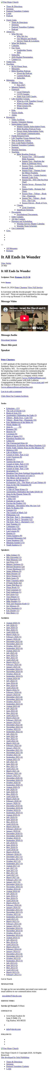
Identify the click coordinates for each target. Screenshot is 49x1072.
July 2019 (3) (11, 817)
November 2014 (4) (14, 931)
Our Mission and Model (27, 39)
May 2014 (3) (12, 942)
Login (8, 13)
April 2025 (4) (12, 660)
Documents (16, 212)
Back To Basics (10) (14, 508)
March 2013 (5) (12, 972)
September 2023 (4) (14, 704)
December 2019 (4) (14, 806)
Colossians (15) (12, 526)
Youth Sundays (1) (14, 545)
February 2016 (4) (13, 905)
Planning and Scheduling (22, 221)
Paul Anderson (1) (13, 592)
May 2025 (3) (12, 658)
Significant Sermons (25, 210)
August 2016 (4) (13, 891)
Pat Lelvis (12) (12, 594)
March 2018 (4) (12, 852)
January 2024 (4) (13, 695)
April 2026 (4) (12, 632)
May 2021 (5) (12, 766)
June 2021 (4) (12, 764)
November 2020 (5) (14, 780)
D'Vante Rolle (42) (14, 583)
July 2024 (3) (11, 681)
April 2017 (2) (12, 875)
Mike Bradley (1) (13, 601)
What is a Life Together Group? (30, 101)
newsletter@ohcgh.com (12, 996)
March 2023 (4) (12, 718)
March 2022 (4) (12, 743)
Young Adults (17, 113)
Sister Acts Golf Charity (27, 96)
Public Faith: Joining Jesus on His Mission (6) (25, 448)
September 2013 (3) (14, 961)
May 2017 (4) (12, 873)
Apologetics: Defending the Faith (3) (21, 415)
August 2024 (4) (13, 678)
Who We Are (17, 34)
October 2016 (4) (13, 889)
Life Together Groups (20, 99)
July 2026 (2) (11, 625)
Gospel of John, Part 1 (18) (17, 468)
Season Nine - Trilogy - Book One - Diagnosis (34, 195)
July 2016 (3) (11, 894)
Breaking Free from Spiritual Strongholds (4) (24, 473)
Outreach (15, 89)
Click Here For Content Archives (14, 396)
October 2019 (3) (13, 810)
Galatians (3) (11, 487)
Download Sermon (9, 340)
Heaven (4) (11, 431)
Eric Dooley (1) (12, 611)
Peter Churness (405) (15, 580)
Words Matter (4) (13, 425)
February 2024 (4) (13, 692)
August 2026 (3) (13, 623)
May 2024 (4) (12, 685)
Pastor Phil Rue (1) (14, 585)
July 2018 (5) (11, 843)
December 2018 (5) (14, 833)
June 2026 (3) (12, 627)
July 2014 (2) (11, 940)
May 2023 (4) (12, 713)
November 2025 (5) (14, 644)
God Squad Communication (28, 133)
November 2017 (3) (14, 859)
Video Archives (18, 120)
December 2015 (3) (14, 910)
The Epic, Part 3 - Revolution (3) (19, 517)
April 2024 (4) (12, 688)
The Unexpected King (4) (17, 443)
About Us (10, 32)
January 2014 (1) (13, 951)
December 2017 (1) (14, 857)
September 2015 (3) (14, 917)
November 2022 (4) (14, 727)
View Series (6, 263)
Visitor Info (11, 62)
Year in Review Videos (21, 140)
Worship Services (18, 150)
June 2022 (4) (12, 736)
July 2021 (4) (11, 762)
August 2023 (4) (13, 706)
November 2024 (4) (14, 671)
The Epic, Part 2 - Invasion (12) (19, 519)
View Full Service (35, 287)
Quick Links (11, 20)
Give (8, 231)
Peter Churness (21, 287)
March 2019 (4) (12, 826)
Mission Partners (18, 87)
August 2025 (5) (13, 651)
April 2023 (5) (12, 715)
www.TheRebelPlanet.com (34, 378)
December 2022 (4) (14, 725)
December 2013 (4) (14, 954)
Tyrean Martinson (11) (15, 569)
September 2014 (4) (14, 935)
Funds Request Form (20, 136)
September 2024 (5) (14, 676)
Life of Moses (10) (14, 452)
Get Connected (17, 228)
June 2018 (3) (12, 845)
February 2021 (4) (13, 773)
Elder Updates (17, 217)
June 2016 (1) (12, 896)
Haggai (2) (10, 533)
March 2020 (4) (12, 799)
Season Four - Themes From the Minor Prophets (33, 171)
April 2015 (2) (12, 919)
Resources (10, 117)
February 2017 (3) (13, 880)
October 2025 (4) (13, 646)
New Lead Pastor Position (22, 143)
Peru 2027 (21, 85)
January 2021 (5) (13, 776)
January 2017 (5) (13, 882)
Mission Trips (17, 82)
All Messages (11, 248)
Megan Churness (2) (14, 564)
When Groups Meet (25, 103)
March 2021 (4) (12, 771)
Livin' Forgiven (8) (14, 457)
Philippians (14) (12, 515)
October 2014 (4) (13, 933)
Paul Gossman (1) (13, 590)
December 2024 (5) (14, 669)
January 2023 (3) (13, 722)
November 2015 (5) (14, 912)
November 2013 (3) (14, 956)
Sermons (9, 9)
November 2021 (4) (14, 752)
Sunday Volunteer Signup (22, 122)
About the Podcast (24, 73)
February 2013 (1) (13, 975)
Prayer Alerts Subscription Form (30, 131)
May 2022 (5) (12, 739)
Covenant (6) (11, 434)
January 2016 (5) (13, 907)
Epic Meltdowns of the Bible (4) (19, 422)
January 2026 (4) (13, 639)
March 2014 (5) (12, 947)
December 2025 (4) (14, 641)
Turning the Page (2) (14, 462)
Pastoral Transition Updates (17, 11)
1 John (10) (11, 499)
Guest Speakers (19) (14, 540)
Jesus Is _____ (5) (13, 427)
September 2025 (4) (14, 648)
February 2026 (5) (13, 637)
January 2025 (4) (13, 667)
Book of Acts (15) (13, 413)
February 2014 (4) (13, 949)
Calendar (15, 45)
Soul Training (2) (13, 524)
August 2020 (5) (13, 787)
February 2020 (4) (13, 801)
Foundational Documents (27, 214)
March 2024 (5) (12, 690)
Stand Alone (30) (13, 529)
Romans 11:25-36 (22, 277)
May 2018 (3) (12, 847)
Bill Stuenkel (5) (13, 599)
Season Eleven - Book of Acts (34, 203)
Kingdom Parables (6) (15, 438)
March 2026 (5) (12, 634)
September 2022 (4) (14, 732)
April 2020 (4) (12, 796)
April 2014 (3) (12, 944)
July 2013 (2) (11, 963)
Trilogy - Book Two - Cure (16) (19, 418)
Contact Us (16, 59)
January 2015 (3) (13, 926)
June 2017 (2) (12, 870)
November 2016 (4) (14, 887)
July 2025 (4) (11, 653)
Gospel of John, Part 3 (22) (17, 455)
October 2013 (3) (13, 958)
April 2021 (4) (12, 769)
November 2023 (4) (14, 699)
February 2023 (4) (13, 720)
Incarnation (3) (12, 471)
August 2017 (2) (13, 866)
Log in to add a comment (11, 391)
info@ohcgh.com (13, 1029)
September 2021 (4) (14, 757)
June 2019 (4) (12, 820)
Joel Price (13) (12, 562)
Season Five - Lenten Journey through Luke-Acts (34, 176)
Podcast (9, 16)
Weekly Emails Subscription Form (31, 126)
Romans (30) (11, 429)
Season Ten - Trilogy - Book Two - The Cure (33, 199)
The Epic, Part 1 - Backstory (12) (20, 522)
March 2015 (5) (12, 921)
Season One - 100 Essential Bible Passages (33, 158)
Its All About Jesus (19, 66)
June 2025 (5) (12, 655)
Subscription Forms (19, 124)
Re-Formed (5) (12, 496)
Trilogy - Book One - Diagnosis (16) (21, 420)
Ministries (10, 80)
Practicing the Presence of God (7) (20, 475)
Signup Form (22, 108)
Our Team (15, 48)
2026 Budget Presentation (22, 57)
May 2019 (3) (12, 822)
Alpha (14, 115)
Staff (19, 52)
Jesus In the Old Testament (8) (18, 485)
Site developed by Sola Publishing (15, 1057)
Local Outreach (23, 92)
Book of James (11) (14, 436)
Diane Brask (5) (12, 587)
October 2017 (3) (13, 861)
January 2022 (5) (13, 748)
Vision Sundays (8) (14, 536)
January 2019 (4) (13, 831)
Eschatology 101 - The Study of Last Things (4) (26, 482)
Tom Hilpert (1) (12, 597)
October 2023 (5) (13, 702)
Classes (20, 205)
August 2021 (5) (13, 759)
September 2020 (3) (14, 785)
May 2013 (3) (12, 968)
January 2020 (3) (13, 803)
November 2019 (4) (14, 808)
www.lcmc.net (38, 382)
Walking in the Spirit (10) (16, 466)
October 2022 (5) (13, 729)
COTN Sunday (23, 94)
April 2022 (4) (12, 741)
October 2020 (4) (13, 783)
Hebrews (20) (12, 450)
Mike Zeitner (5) (13, 555)
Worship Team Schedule (27, 226)
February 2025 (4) (13, 665)
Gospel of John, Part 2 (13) (17, 464)
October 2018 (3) (13, 838)
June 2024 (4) (12, 683)
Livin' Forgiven (28, 207)
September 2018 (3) (14, 840)
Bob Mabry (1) (12, 613)
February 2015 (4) (13, 924)
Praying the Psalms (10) (16, 503)
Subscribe (15, 55)
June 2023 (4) (12, 711)
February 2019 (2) (13, 829)
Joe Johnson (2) (12, 606)
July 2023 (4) (11, 708)
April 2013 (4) (12, 970)
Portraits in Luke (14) (15, 501)
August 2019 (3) (13, 815)
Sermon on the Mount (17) (17, 480)
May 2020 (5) (12, 794)
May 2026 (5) (12, 630)
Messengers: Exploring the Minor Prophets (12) (25, 445)
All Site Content (18, 219)
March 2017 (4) (12, 877)
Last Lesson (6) (12, 531)
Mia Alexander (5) (13, 557)
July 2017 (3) (11, 868)
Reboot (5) (10, 459)
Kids (13, 110)
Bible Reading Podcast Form (29, 129)
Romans (9, 251)
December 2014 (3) (14, 928)
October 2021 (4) (13, 755)
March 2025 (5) (12, 662)
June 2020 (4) (12, 792)
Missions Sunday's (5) (15, 543)
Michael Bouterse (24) (15, 567)
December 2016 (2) (14, 884)
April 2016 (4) (12, 901)
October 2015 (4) (13, 914)
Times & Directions (14, 6)
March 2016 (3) (12, 903)
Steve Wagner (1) (13, 576)
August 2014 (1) (13, 938)
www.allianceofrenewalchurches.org (17, 387)
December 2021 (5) (14, 750)
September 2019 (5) (14, 813)
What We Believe (19, 43)
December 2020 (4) (14, 778)
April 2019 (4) (12, 824)
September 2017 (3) (14, 863)
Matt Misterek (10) (14, 560)
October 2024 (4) (13, 674)
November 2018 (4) (14, 836)
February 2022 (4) (13, 745)
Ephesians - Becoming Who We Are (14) (23, 506)
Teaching (10, 64)
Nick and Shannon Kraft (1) (17, 604)
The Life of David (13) (15, 411)
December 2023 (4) (14, 697)
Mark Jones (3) (12, 578)
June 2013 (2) (12, 965)
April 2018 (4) (12, 850)
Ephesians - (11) (13, 408)
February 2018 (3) (13, 854)
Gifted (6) (10, 441)
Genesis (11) (11, 510)
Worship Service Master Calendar (31, 224)
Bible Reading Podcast (21, 71)
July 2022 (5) (11, 734)
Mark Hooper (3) (13, 574)
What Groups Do (24, 106)
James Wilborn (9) (13, 571)
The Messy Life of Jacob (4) (18, 478)
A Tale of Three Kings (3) (17, 489)
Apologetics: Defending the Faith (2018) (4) (24, 492)
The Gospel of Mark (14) (16, 512)
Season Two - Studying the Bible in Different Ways (33, 162)
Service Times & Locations (28, 41)
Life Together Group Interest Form (26, 138)
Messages (15, 69)
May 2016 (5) (12, 898)
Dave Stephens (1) (14, 608)
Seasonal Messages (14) (16, 538)
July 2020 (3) (11, 789)
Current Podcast (23, 76)
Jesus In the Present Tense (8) (18, 494)
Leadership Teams (24, 50)
